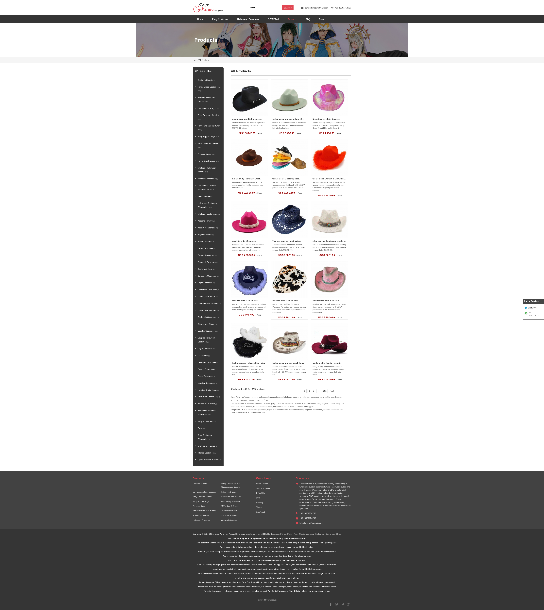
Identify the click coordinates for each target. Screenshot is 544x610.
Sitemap (259, 507)
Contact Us (532, 308)
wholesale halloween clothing (207, 170)
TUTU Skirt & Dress (208, 161)
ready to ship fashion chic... (285, 301)
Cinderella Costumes (208, 317)
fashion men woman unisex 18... (288, 119)
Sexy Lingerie (205, 196)
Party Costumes (220, 19)
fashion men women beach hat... (288, 363)
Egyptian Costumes (207, 383)
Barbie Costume (206, 241)
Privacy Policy (286, 534)
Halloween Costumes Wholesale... (207, 205)
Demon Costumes (207, 369)
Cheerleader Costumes (209, 303)
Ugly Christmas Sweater (209, 460)
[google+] (348, 606)
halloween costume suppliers (206, 99)
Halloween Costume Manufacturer (207, 187)
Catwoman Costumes (208, 290)
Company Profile (263, 488)
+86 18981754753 (533, 314)
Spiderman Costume (201, 516)
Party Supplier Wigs (208, 137)
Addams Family (206, 221)
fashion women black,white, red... (248, 363)
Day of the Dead (206, 349)
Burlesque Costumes (208, 276)
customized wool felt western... (247, 119)
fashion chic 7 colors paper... (286, 179)
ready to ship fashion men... (245, 301)
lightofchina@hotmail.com (316, 8)
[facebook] (331, 606)
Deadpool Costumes (208, 362)
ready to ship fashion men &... (327, 363)
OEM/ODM (273, 19)
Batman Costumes (207, 255)
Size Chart (260, 512)
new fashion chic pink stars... (327, 301)
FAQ (307, 19)
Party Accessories (207, 421)
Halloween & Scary (208, 108)
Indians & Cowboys (207, 404)
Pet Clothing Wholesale (208, 145)
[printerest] (343, 606)
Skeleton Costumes (207, 446)
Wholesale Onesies (229, 520)
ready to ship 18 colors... (244, 241)
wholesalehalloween (208, 179)
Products (292, 19)
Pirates (202, 428)
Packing (259, 503)
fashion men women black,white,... (329, 179)
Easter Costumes (206, 376)
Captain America (206, 283)
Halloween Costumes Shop (328, 534)
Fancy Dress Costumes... (209, 89)
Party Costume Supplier (208, 117)
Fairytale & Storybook (208, 390)
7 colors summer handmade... (286, 241)
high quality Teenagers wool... (247, 179)
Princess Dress (206, 154)
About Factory (262, 484)
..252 (324, 391)
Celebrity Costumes (207, 296)
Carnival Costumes (229, 516)
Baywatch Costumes (208, 262)
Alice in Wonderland (208, 228)
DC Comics (204, 355)
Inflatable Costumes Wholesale (206, 413)
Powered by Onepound (267, 600)
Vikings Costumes (207, 453)
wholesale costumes (209, 214)
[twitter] (337, 606)
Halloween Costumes (248, 19)
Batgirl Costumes (206, 248)
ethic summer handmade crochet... (329, 241)
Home (200, 19)
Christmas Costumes (208, 310)
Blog (321, 19)
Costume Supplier (207, 80)
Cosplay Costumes (208, 331)
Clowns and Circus (207, 324)
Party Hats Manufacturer (209, 128)
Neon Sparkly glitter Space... (326, 119)
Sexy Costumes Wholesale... (205, 437)
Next (332, 391)
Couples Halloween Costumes (206, 340)
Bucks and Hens (206, 269)
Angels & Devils (206, 235)
